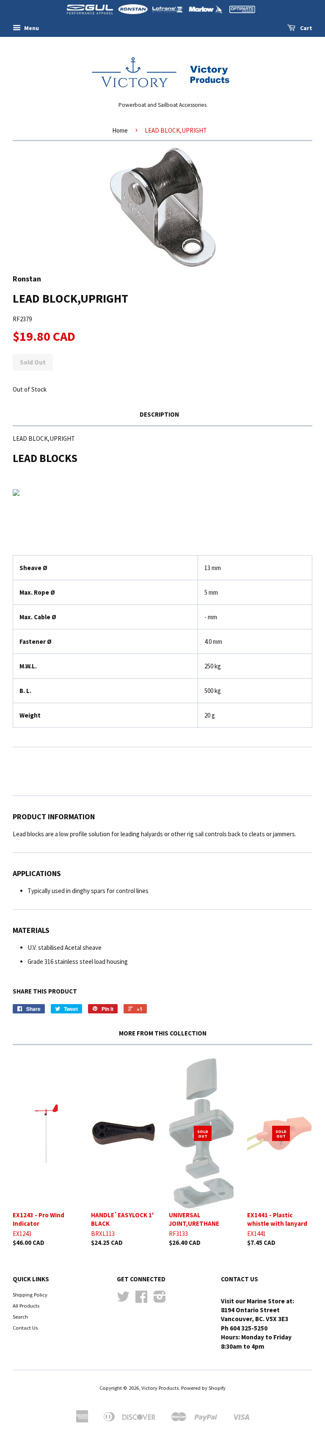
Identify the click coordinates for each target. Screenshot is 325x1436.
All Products (26, 1305)
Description (159, 414)
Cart (305, 28)
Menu (31, 28)
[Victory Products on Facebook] (141, 1299)
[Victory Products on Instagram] (159, 1299)
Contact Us (25, 1327)
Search (20, 1316)
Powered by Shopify (203, 1387)
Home (120, 130)
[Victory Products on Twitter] (123, 1299)
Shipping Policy (30, 1294)
